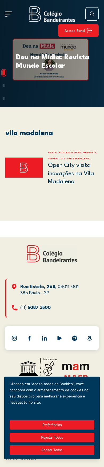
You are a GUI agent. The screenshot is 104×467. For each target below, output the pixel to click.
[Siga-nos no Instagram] (14, 338)
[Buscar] (92, 13)
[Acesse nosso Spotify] (74, 338)
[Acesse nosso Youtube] (59, 338)
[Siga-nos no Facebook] (29, 338)
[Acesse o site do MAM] (75, 369)
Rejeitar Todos (52, 437)
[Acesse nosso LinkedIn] (44, 338)
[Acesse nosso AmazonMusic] (89, 338)
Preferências (52, 425)
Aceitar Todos (52, 450)
